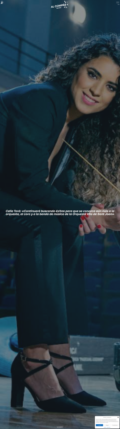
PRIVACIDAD (108, 427)
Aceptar (99, 425)
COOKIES (105, 427)
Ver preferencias (114, 425)
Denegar (107, 425)
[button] (118, 417)
